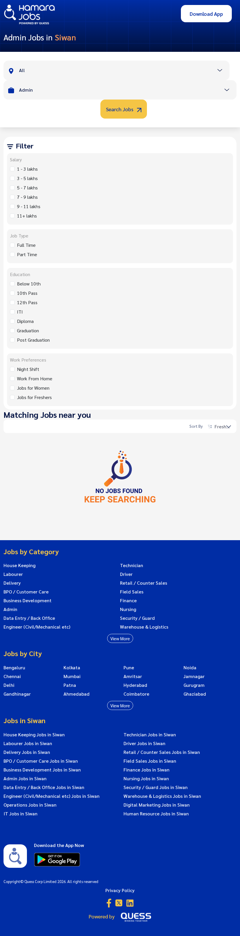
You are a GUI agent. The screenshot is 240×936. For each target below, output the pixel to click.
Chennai (12, 676)
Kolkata (72, 667)
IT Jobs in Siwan (20, 814)
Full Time (26, 245)
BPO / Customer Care (26, 592)
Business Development (28, 600)
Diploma (25, 321)
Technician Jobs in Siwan (150, 734)
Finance (128, 600)
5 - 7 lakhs (27, 187)
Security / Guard (137, 618)
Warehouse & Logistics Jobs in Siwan (162, 796)
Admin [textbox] (26, 90)
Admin (10, 609)
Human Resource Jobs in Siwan (156, 814)
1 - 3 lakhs (27, 169)
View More (120, 638)
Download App (206, 13)
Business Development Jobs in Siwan (42, 770)
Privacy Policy (120, 890)
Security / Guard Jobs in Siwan (156, 787)
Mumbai (72, 676)
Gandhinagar (17, 694)
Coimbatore (136, 694)
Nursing (128, 609)
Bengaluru (14, 667)
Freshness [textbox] (225, 426)
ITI (20, 312)
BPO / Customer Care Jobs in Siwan (41, 761)
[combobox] (124, 71)
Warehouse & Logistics (144, 627)
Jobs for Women (33, 388)
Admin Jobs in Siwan (25, 778)
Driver (126, 574)
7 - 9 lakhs (27, 197)
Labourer (13, 574)
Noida (190, 667)
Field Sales (131, 592)
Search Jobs (120, 109)
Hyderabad (135, 685)
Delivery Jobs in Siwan (27, 752)
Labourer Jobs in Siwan (28, 743)
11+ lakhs (27, 216)
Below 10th (29, 283)
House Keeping (19, 565)
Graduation (28, 330)
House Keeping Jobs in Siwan (34, 734)
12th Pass (27, 302)
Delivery (12, 583)
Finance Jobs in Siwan (146, 770)
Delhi (9, 685)
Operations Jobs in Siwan (30, 805)
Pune (129, 667)
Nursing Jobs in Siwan (146, 778)
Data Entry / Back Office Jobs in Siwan (44, 787)
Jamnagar (194, 676)
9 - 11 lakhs (28, 206)
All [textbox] (22, 70)
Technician (131, 565)
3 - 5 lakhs (27, 178)
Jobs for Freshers (34, 397)
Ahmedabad (77, 694)
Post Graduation (33, 340)
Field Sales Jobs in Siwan (150, 761)
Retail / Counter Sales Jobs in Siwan (162, 752)
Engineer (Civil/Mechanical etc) (37, 627)
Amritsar (133, 676)
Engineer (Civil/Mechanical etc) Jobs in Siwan (52, 796)
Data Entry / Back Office (29, 618)
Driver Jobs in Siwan (144, 743)
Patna (70, 685)
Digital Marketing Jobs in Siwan (157, 805)
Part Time (27, 254)
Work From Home (34, 378)
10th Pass (27, 293)
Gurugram (194, 685)
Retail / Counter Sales (143, 583)
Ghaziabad (195, 694)
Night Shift (28, 369)
